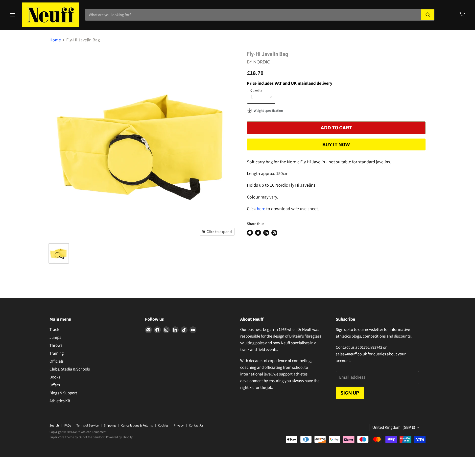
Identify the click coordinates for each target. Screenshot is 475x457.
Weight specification (268, 110)
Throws (55, 345)
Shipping (110, 425)
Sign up (349, 393)
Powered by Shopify (119, 437)
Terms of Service (87, 425)
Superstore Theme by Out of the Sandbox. (77, 437)
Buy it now (336, 144)
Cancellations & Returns (137, 425)
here (261, 209)
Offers (54, 385)
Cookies (163, 425)
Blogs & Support (63, 393)
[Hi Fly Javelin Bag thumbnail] (59, 253)
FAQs (67, 425)
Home (55, 40)
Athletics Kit (59, 401)
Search (54, 425)
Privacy (179, 425)
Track (54, 330)
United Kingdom (393, 427)
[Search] (427, 15)
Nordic (261, 62)
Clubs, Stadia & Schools (69, 369)
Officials (56, 361)
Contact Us (196, 425)
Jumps (55, 338)
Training (56, 353)
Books (54, 377)
